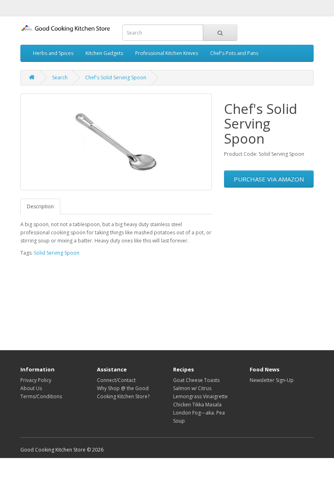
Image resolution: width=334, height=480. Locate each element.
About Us (31, 388)
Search (60, 77)
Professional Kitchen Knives (166, 53)
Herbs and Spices (53, 53)
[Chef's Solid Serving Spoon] (116, 142)
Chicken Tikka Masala (197, 404)
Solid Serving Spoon (56, 252)
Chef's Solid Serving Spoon (115, 77)
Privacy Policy (35, 380)
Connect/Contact (116, 380)
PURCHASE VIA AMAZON (269, 179)
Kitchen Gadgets (104, 53)
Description (40, 206)
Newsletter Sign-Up (272, 380)
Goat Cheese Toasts (196, 380)
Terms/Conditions (41, 396)
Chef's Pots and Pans (234, 53)
